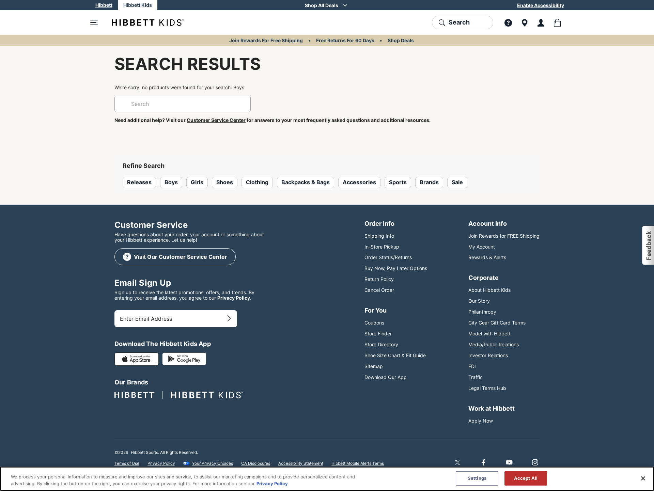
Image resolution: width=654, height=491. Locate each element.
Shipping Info (379, 236)
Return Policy (379, 279)
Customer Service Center (216, 120)
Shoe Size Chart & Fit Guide (395, 355)
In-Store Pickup (381, 247)
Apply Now (480, 421)
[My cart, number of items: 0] (557, 22)
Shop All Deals (321, 5)
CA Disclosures (255, 463)
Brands (429, 182)
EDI (472, 366)
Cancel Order (379, 290)
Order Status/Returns (388, 257)
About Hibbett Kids (489, 290)
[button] (647, 245)
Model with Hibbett (489, 333)
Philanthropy (482, 312)
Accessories (359, 182)
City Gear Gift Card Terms (497, 323)
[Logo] (142, 22)
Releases (139, 182)
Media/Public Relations (493, 344)
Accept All (526, 478)
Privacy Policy (233, 298)
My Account (481, 247)
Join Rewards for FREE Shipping (504, 236)
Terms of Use (126, 463)
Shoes (224, 182)
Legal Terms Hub (487, 388)
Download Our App (385, 377)
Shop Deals (401, 40)
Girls (197, 182)
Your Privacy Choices (212, 463)
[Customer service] (508, 22)
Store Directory (381, 344)
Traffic (475, 377)
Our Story (479, 301)
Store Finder (378, 333)
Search (459, 22)
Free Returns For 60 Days (345, 40)
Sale (457, 182)
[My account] (541, 22)
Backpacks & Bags (305, 182)
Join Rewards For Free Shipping (266, 40)
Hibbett (103, 5)
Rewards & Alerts (487, 257)
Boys (171, 182)
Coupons (374, 323)
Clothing (257, 182)
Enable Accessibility (540, 5)
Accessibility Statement (300, 463)
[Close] (643, 478)
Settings (477, 478)
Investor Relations (488, 355)
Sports (398, 182)
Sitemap (373, 366)
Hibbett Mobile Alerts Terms (357, 463)
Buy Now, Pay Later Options (395, 268)
